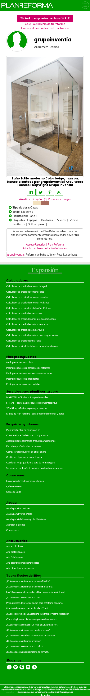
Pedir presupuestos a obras (19, 362)
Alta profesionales (15, 551)
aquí (71, 692)
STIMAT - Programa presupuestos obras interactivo (31, 402)
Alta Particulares (33, 248)
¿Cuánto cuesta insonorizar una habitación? (28, 630)
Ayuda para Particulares (18, 508)
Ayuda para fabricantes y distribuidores (26, 519)
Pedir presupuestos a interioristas (23, 384)
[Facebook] (31, 192)
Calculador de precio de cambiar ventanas (27, 324)
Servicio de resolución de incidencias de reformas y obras (34, 468)
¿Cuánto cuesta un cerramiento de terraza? (27, 651)
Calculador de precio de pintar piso (23, 340)
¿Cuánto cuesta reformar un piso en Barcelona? (29, 586)
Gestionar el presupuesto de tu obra (24, 457)
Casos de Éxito (13, 491)
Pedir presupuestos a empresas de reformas (28, 367)
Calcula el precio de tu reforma (45, 24)
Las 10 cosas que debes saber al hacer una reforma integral (35, 592)
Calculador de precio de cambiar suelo (25, 329)
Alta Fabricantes (14, 557)
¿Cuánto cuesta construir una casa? (23, 597)
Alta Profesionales (56, 248)
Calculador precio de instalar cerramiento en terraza (32, 346)
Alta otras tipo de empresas (20, 568)
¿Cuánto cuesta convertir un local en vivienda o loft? (32, 624)
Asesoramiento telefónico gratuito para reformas (30, 440)
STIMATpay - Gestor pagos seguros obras (26, 408)
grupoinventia (15, 254)
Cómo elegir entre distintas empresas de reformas (31, 619)
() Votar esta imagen (57, 199)
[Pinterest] (50, 192)
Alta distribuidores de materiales (22, 562)
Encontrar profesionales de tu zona (23, 446)
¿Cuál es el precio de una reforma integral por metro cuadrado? (37, 613)
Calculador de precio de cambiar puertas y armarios (32, 335)
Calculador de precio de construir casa (25, 291)
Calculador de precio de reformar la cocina (27, 297)
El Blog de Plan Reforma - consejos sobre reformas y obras (35, 413)
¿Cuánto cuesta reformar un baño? (23, 641)
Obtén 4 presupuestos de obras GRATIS (45, 18)
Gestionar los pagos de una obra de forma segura (30, 462)
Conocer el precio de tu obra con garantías (27, 435)
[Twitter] (40, 192)
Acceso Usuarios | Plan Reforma (45, 244)
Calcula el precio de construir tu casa (45, 28)
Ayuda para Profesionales (19, 513)
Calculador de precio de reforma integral (26, 286)
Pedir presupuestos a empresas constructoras (29, 373)
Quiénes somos (14, 486)
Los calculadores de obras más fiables (25, 481)
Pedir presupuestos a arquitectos (22, 378)
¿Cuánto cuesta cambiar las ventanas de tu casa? (30, 635)
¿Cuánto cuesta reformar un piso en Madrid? (28, 581)
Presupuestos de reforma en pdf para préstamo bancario (34, 602)
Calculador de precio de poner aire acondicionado (31, 318)
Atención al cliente (15, 524)
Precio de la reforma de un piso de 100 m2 (27, 608)
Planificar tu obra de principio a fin (23, 430)
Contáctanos (12, 530)
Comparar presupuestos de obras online (26, 451)
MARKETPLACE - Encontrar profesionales (27, 397)
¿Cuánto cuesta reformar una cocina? (24, 646)
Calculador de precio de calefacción (24, 313)
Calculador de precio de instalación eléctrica (28, 308)
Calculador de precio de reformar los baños (27, 302)
